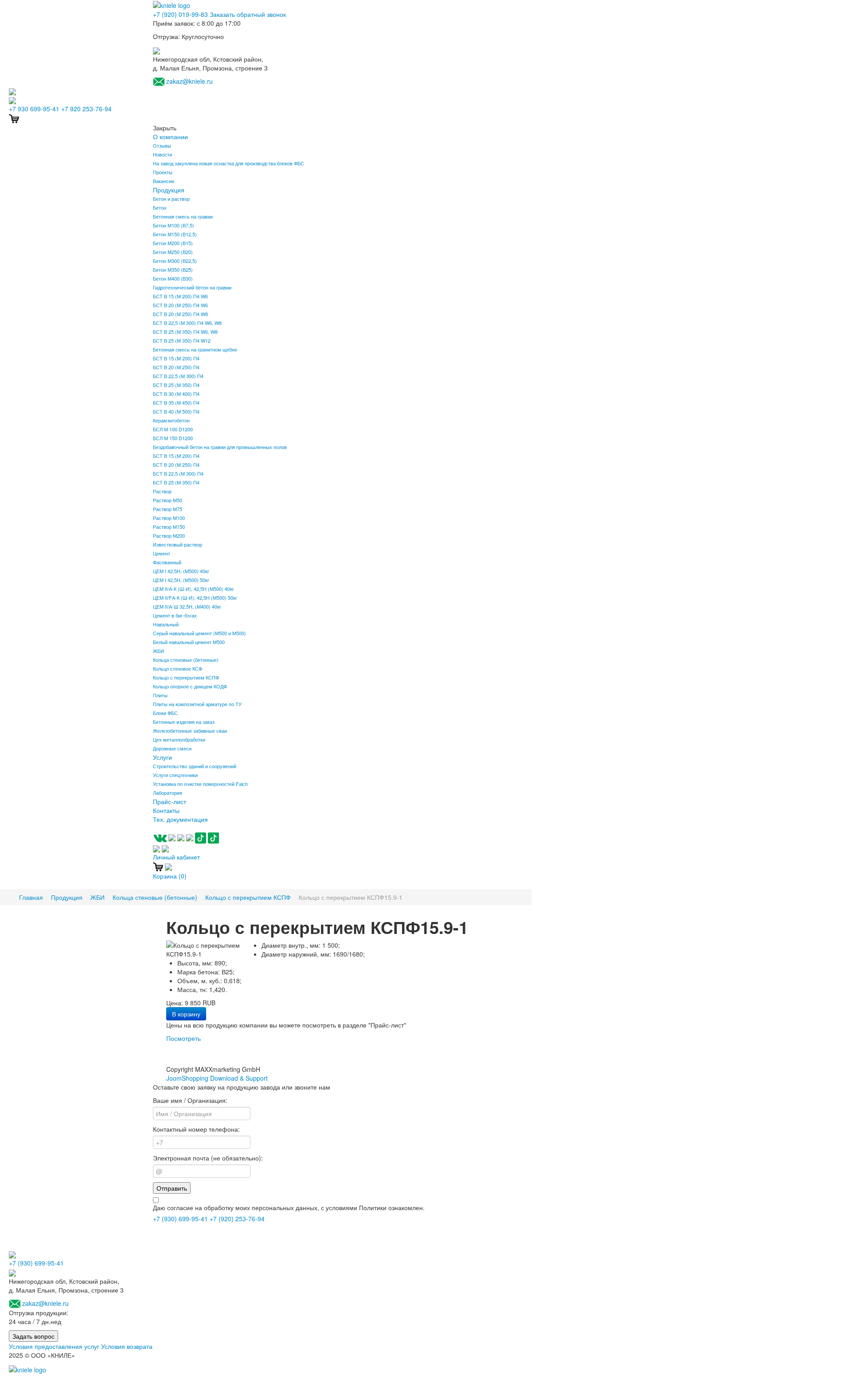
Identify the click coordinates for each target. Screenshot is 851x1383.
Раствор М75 (167, 508)
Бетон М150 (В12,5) (175, 234)
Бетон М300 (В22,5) (175, 260)
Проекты (162, 172)
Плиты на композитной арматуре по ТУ (197, 703)
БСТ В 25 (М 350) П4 (176, 384)
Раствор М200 (169, 535)
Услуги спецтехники (175, 774)
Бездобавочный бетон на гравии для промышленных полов (220, 446)
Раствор (162, 491)
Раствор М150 (169, 526)
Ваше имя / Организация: (190, 1100)
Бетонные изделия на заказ (184, 721)
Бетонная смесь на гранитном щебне (195, 349)
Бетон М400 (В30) (173, 278)
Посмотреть (183, 1038)
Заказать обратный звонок (248, 14)
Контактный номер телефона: (196, 1129)
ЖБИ (158, 650)
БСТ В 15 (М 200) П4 (176, 358)
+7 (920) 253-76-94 (237, 1218)
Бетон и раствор (171, 198)
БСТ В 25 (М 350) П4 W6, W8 (185, 331)
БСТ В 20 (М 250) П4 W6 (180, 305)
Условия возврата (126, 1346)
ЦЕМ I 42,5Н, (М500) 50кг (181, 579)
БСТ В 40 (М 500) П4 (176, 411)
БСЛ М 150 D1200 (173, 437)
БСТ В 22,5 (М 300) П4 (178, 375)
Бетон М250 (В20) (173, 251)
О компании (170, 136)
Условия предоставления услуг (54, 1346)
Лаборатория (167, 792)
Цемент (161, 553)
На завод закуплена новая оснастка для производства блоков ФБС (228, 163)
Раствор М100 (169, 517)
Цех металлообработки (179, 739)
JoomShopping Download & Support (217, 1078)
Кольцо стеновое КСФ (177, 668)
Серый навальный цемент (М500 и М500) (199, 633)
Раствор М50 (167, 500)
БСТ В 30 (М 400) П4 (176, 393)
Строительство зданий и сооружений (194, 766)
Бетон (159, 207)
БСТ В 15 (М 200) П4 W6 (180, 296)
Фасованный (167, 562)
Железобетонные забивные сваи (190, 730)
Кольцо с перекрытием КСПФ (186, 677)
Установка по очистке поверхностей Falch (200, 783)
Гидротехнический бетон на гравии (192, 287)
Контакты (166, 810)
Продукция (168, 189)
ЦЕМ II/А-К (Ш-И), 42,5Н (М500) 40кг (193, 588)
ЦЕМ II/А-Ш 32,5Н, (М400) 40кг (187, 606)
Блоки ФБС (165, 712)
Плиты (160, 695)
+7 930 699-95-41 (34, 108)
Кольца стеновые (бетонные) (186, 659)
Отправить (171, 1188)
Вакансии (163, 180)
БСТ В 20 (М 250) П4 (176, 367)
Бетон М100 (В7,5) (173, 225)
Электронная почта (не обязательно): (208, 1157)
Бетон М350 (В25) (173, 269)
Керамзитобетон (171, 420)
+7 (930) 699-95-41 (180, 1218)
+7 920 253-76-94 (86, 108)
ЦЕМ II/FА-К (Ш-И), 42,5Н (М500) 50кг (195, 597)
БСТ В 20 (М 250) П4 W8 (180, 313)
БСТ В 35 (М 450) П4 (176, 402)
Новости (162, 154)
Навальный (166, 624)
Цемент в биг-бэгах (175, 615)
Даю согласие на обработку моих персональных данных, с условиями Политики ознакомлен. (289, 1207)
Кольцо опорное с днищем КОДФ (190, 686)
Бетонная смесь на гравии (183, 216)
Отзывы (162, 145)
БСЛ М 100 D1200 (173, 429)
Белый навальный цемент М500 (189, 641)
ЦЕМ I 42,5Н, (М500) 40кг (181, 570)
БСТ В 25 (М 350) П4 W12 (182, 340)
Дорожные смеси (172, 748)
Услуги (162, 757)
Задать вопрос (33, 1336)
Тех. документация (180, 819)
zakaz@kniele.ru (189, 81)
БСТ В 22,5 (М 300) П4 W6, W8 (187, 322)
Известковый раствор (177, 544)
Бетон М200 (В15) (173, 242)
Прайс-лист (169, 801)
